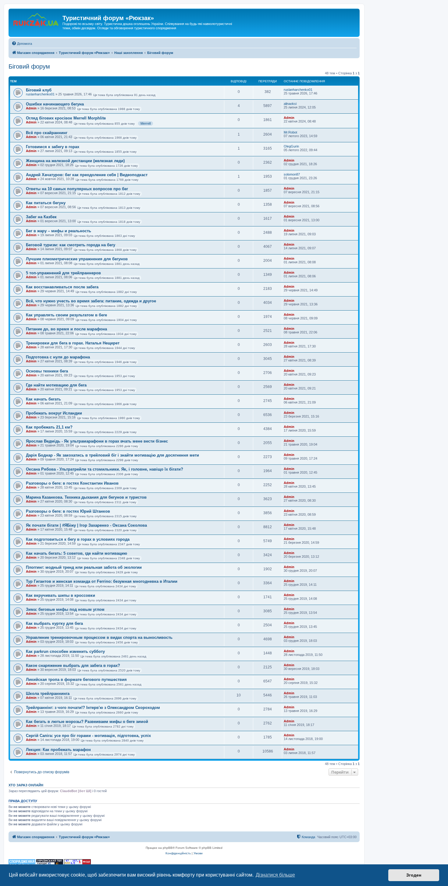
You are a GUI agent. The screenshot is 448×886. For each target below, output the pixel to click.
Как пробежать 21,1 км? (49, 427)
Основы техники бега (47, 371)
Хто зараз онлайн (26, 785)
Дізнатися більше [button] (275, 874)
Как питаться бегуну (46, 203)
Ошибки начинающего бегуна (55, 104)
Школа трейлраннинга (47, 693)
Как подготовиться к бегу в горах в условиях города (78, 539)
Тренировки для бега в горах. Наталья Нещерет (72, 343)
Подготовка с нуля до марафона (58, 357)
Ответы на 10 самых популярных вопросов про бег (77, 189)
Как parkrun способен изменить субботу (65, 651)
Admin (31, 108)
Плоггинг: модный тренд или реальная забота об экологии (84, 567)
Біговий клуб (39, 90)
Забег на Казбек (41, 217)
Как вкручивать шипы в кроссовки (60, 595)
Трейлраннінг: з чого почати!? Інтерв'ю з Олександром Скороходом (93, 707)
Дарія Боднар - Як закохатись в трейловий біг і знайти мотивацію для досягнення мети (112, 455)
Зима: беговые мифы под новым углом (65, 609)
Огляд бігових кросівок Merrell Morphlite (66, 118)
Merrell (145, 123)
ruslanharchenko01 (40, 94)
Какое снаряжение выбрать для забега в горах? (73, 665)
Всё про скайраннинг (46, 132)
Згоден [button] (413, 875)
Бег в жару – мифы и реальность (58, 231)
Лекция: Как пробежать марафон (58, 749)
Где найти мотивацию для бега (56, 385)
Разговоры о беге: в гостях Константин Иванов (72, 483)
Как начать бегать (43, 399)
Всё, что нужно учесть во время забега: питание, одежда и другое (91, 301)
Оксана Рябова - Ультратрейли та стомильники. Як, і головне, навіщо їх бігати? (104, 469)
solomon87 (292, 174)
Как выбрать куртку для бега (54, 623)
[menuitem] (22, 43)
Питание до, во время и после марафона (66, 329)
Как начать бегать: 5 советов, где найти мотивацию (76, 553)
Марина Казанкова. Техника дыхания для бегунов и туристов (86, 497)
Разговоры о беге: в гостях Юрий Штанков (68, 511)
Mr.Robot (290, 132)
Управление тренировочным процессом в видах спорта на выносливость (99, 637)
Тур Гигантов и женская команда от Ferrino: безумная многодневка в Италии (101, 581)
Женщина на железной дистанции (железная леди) (75, 160)
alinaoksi (290, 103)
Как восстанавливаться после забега (62, 287)
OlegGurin (291, 146)
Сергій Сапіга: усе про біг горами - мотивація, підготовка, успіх (88, 735)
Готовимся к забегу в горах (52, 146)
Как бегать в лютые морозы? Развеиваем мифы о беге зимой (87, 721)
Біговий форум (29, 66)
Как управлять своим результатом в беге (66, 315)
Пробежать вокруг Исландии (54, 413)
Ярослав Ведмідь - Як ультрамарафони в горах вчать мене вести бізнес (97, 441)
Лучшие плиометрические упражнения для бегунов (77, 259)
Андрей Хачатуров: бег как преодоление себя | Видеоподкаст (87, 175)
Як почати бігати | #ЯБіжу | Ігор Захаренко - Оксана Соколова (86, 525)
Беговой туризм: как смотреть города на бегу (70, 245)
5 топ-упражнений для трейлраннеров (63, 273)
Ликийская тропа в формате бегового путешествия (76, 679)
